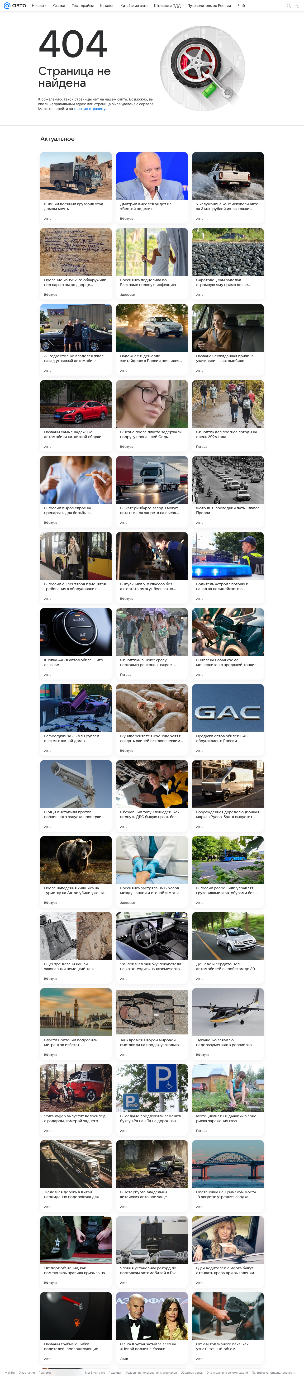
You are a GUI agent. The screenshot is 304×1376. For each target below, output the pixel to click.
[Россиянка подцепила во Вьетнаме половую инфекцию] (152, 264)
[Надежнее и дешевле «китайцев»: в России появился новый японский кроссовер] (152, 340)
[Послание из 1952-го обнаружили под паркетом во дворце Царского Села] (76, 264)
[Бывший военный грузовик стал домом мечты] (76, 188)
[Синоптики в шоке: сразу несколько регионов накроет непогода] (152, 644)
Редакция (115, 1372)
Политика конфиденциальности (273, 1372)
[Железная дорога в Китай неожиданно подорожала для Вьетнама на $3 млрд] (76, 1176)
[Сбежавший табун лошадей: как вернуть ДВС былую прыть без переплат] (152, 796)
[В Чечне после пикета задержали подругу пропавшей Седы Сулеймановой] (152, 416)
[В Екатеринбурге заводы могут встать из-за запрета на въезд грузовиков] (152, 492)
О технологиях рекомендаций (227, 1372)
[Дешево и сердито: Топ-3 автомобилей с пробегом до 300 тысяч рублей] (228, 948)
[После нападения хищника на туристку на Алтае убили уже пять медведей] (76, 872)
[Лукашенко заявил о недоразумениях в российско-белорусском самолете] (228, 1024)
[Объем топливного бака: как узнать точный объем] (228, 1328)
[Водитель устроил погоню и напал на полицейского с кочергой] (228, 568)
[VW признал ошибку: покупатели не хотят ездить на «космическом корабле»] (152, 948)
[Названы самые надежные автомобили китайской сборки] (76, 416)
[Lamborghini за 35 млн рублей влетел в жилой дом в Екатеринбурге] (76, 720)
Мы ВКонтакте (95, 1372)
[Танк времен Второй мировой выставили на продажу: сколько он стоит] (152, 1024)
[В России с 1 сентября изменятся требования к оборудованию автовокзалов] (76, 568)
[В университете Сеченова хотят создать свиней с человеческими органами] (152, 720)
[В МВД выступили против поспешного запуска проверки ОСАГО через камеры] (76, 796)
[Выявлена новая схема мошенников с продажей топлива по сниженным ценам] (228, 644)
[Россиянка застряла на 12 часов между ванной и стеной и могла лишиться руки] (152, 872)
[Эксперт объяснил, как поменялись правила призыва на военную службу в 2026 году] (76, 1252)
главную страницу (89, 108)
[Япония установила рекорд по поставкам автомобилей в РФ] (152, 1252)
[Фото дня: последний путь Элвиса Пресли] (228, 492)
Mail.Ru (10, 1372)
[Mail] (7, 5)
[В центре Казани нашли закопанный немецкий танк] (76, 948)
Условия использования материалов (151, 1372)
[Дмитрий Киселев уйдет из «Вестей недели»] (152, 188)
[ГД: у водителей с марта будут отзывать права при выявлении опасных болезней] (228, 1252)
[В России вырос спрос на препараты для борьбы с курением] (76, 492)
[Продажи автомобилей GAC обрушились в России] (228, 720)
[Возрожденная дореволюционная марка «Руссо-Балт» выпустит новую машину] (228, 796)
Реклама (45, 1372)
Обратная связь (192, 1372)
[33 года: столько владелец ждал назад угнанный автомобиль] (76, 340)
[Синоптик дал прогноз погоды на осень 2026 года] (228, 416)
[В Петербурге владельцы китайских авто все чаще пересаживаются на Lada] (152, 1176)
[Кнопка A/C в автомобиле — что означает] (76, 644)
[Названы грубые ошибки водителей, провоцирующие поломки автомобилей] (76, 1328)
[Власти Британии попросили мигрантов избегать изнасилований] (76, 1024)
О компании (27, 1372)
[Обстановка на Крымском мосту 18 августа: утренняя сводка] (228, 1176)
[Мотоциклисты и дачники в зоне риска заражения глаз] (228, 1100)
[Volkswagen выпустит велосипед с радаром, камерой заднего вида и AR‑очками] (76, 1100)
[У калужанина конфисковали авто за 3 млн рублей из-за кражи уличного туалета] (228, 188)
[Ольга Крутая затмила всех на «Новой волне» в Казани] (152, 1328)
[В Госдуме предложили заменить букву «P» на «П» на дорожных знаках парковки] (152, 1100)
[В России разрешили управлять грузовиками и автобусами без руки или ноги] (228, 872)
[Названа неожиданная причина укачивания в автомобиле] (228, 340)
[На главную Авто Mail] (18, 5)
